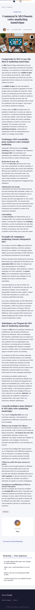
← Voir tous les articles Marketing (12, 541)
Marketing (9, 7)
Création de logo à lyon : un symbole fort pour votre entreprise (17, 579)
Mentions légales (6, 600)
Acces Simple (7, 595)
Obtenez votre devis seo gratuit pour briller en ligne (17, 573)
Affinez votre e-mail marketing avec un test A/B (17, 568)
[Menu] (20, 1)
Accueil (4, 7)
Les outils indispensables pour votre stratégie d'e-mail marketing (17, 562)
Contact (15, 600)
